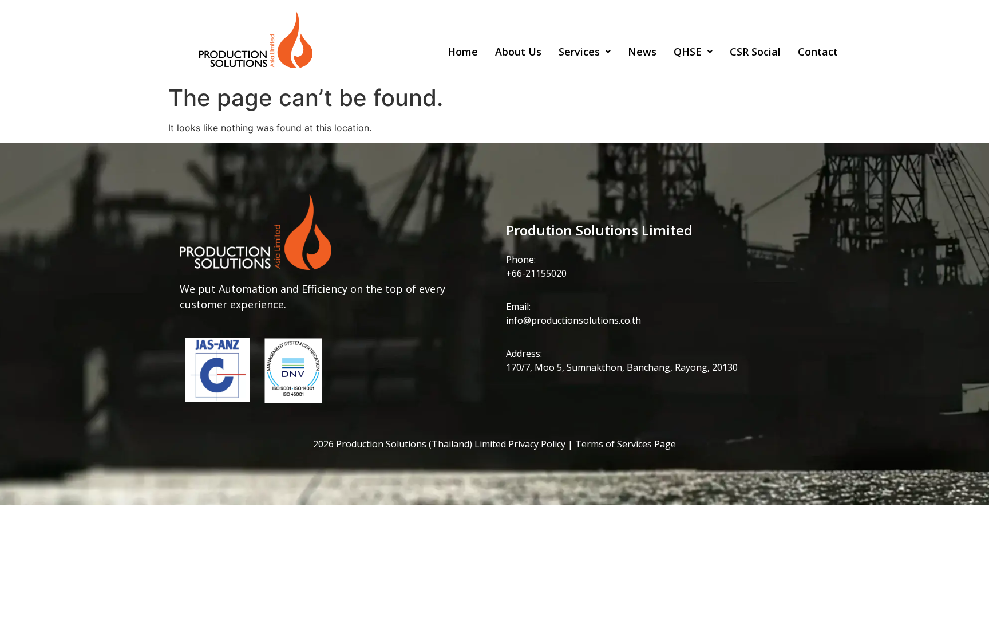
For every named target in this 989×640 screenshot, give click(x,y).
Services (579, 51)
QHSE (688, 51)
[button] (584, 52)
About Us (518, 51)
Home (463, 51)
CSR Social (755, 51)
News (642, 51)
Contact (818, 51)
